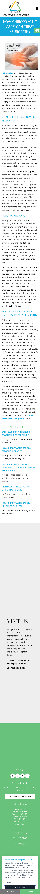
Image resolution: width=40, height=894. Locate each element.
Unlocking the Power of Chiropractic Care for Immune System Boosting (18, 467)
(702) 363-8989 (17, 668)
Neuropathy (7, 73)
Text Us (31, 891)
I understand (20, 887)
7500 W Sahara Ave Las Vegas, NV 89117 (20, 838)
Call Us (11, 891)
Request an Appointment (20, 797)
